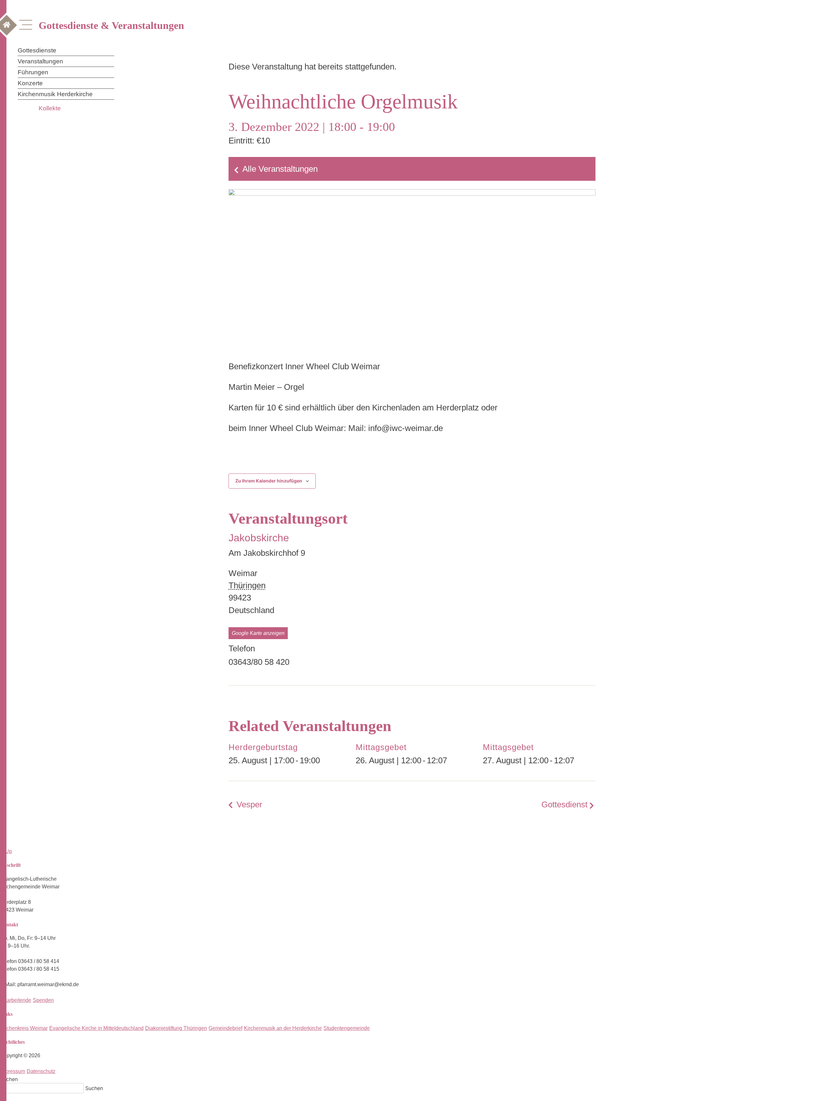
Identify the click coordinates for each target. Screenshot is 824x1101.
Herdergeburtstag (263, 747)
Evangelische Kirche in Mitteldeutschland (96, 1028)
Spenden (43, 1000)
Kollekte (50, 108)
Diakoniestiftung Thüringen (176, 1028)
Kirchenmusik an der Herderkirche (283, 1028)
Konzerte (30, 83)
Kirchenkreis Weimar (24, 1028)
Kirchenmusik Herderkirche (55, 94)
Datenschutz (41, 1071)
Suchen (9, 1079)
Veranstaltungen (40, 61)
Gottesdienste (37, 50)
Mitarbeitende (15, 1000)
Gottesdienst (564, 804)
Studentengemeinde (346, 1028)
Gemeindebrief (225, 1028)
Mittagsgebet (381, 747)
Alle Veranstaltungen (280, 168)
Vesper (249, 804)
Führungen (33, 72)
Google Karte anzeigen (258, 633)
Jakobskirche (259, 538)
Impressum (12, 1071)
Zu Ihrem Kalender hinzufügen (268, 480)
